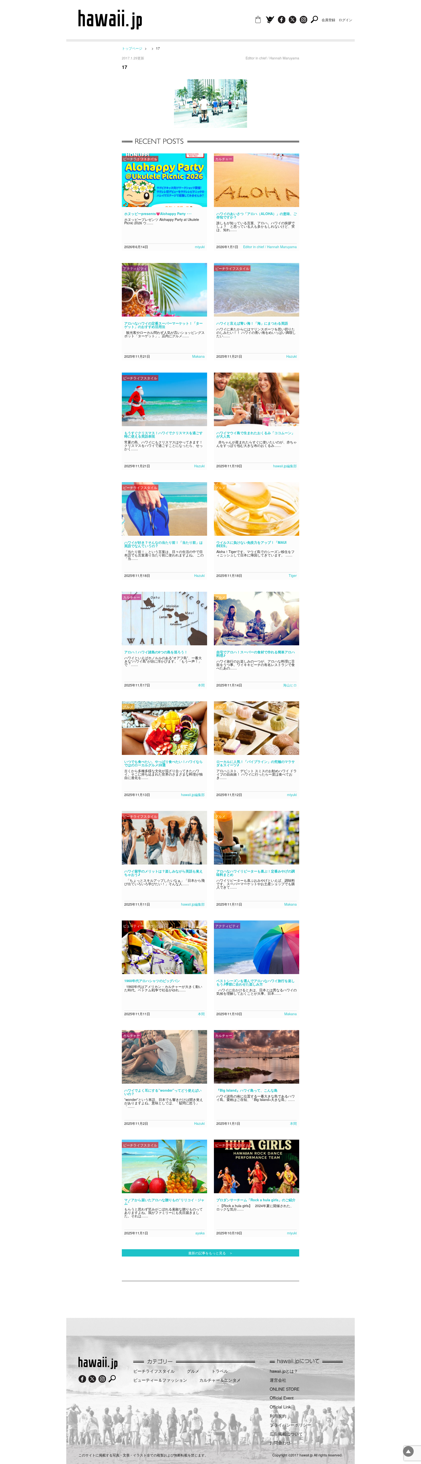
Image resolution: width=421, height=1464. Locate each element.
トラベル (219, 1371)
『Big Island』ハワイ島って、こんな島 (246, 1090)
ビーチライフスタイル (154, 1371)
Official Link (280, 1407)
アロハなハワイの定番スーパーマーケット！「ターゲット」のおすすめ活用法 (163, 325)
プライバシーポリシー (290, 1425)
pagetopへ (408, 1451)
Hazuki (291, 356)
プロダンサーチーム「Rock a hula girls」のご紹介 (256, 1199)
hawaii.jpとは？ (284, 1371)
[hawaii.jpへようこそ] (97, 1367)
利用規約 (278, 1416)
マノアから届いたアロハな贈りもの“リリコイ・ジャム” (164, 1201)
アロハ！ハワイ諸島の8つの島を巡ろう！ (156, 651)
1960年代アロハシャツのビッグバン (152, 980)
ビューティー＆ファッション (160, 1380)
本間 (201, 685)
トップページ (132, 48)
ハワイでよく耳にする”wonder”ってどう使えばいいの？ (162, 1092)
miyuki (200, 246)
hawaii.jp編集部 (285, 465)
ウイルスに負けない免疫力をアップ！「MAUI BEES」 (251, 544)
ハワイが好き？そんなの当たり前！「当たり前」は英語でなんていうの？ (163, 544)
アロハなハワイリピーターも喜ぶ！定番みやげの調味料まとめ (255, 873)
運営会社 (278, 1380)
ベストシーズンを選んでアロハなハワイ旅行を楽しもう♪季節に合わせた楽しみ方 (255, 982)
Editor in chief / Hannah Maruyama (270, 246)
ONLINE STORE (284, 1389)
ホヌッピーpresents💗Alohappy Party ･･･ (158, 213)
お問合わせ (280, 1442)
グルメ (193, 1371)
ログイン (345, 19)
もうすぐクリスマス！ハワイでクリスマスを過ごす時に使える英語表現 (163, 434)
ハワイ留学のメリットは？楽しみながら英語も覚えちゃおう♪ (163, 873)
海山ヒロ (290, 685)
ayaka (200, 1232)
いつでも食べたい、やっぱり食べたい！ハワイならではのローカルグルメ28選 (163, 763)
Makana (198, 356)
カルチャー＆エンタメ (220, 1380)
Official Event (282, 1398)
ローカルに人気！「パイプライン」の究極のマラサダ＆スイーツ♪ (255, 763)
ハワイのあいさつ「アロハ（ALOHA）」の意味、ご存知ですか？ (256, 215)
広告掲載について (286, 1434)
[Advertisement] (210, 1297)
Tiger (293, 575)
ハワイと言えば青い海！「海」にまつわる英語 (252, 323)
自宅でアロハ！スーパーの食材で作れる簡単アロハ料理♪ (255, 653)
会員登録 (328, 19)
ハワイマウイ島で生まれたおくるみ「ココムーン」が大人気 (255, 434)
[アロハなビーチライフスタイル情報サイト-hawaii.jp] (110, 27)
